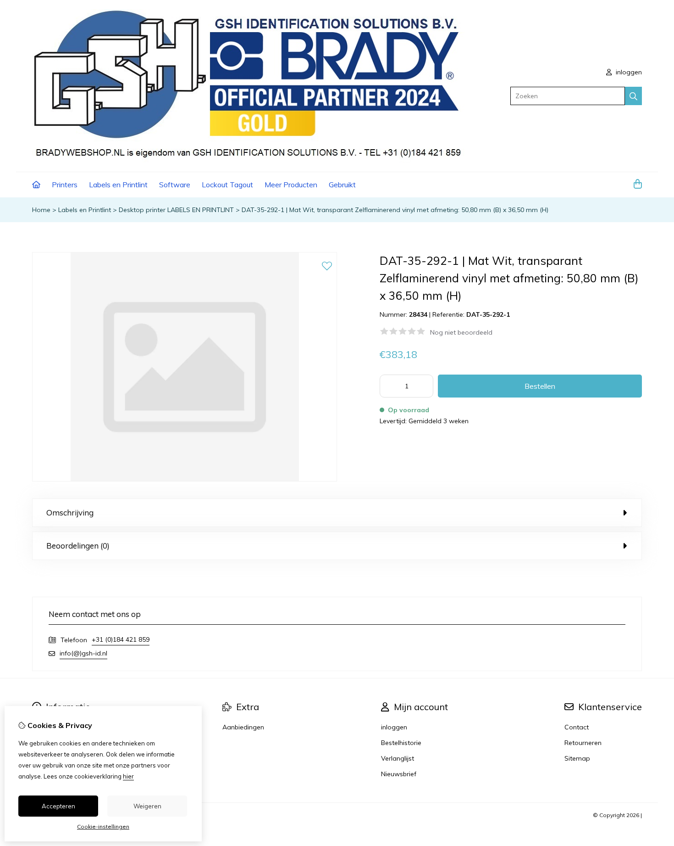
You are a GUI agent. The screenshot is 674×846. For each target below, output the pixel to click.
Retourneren (583, 743)
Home (41, 210)
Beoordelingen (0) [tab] (78, 545)
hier (128, 776)
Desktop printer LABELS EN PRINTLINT (176, 210)
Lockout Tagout (227, 184)
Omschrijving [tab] (70, 512)
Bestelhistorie (401, 743)
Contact (576, 727)
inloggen (628, 72)
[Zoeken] (633, 96)
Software (174, 184)
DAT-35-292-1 (488, 314)
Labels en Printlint (118, 184)
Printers (64, 184)
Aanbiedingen (243, 727)
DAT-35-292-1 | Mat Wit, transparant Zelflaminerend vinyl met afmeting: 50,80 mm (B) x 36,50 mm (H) (395, 210)
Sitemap (577, 758)
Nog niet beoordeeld (461, 332)
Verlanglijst (397, 758)
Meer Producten (291, 184)
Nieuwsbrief (398, 774)
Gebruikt (342, 184)
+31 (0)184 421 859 (120, 639)
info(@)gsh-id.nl (83, 653)
